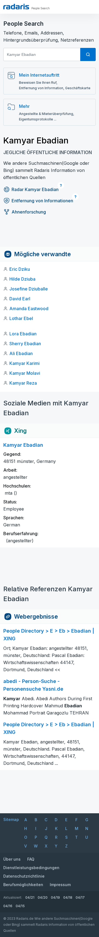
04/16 (7, 906)
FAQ (30, 859)
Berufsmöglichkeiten (23, 884)
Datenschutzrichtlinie (24, 876)
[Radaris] (16, 6)
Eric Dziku (19, 269)
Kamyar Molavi (24, 373)
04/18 (67, 897)
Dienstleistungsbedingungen (31, 867)
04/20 (43, 897)
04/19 (55, 897)
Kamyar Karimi (24, 363)
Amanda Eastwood (28, 308)
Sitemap (11, 819)
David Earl (19, 298)
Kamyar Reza (23, 383)
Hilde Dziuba (22, 279)
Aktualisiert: (12, 897)
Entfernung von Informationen (42, 200)
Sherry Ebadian (25, 343)
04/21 (29, 897)
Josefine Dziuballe (28, 289)
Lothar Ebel (21, 318)
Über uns (12, 859)
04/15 (20, 906)
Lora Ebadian (23, 333)
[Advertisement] (49, 234)
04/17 (80, 897)
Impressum (60, 884)
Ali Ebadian (21, 353)
